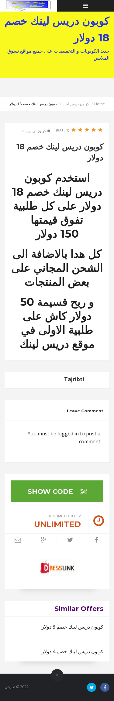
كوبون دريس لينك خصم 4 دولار (72, 651)
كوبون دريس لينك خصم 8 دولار (72, 626)
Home (99, 103)
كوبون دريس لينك (76, 103)
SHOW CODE (51, 491)
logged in (68, 433)
